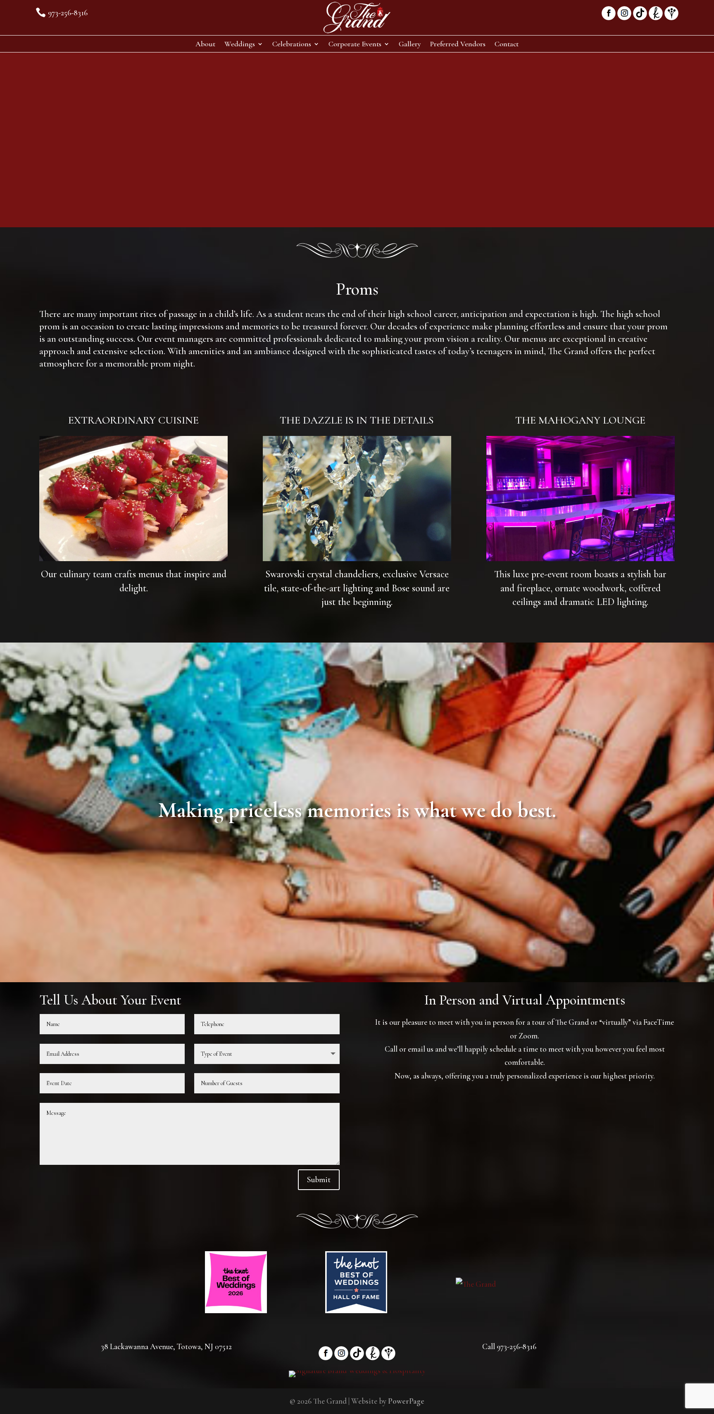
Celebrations (291, 44)
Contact (507, 44)
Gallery (410, 44)
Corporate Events (354, 44)
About (205, 44)
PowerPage (406, 1401)
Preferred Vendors (458, 44)
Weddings (239, 44)
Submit (319, 1180)
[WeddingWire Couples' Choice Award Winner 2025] (476, 1284)
